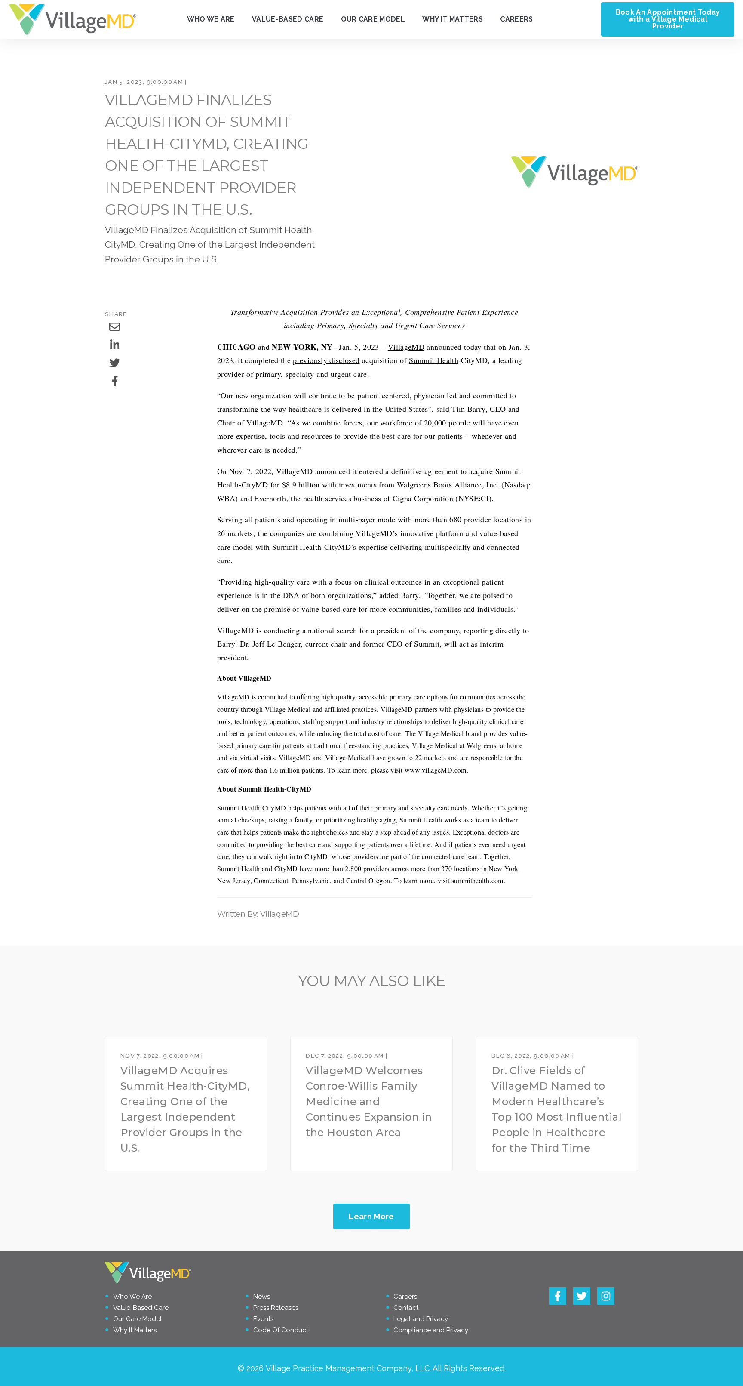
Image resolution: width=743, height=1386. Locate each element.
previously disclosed (326, 360)
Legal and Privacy (420, 1319)
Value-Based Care (287, 19)
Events (263, 1319)
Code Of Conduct (280, 1330)
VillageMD (406, 347)
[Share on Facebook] (114, 381)
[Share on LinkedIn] (114, 345)
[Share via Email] (114, 327)
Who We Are (210, 19)
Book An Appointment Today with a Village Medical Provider (668, 19)
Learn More (371, 1216)
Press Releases (275, 1308)
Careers (516, 19)
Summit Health (433, 360)
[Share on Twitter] (114, 363)
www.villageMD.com (436, 769)
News (261, 1296)
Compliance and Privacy (430, 1330)
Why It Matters (452, 19)
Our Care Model (373, 19)
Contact (405, 1308)
